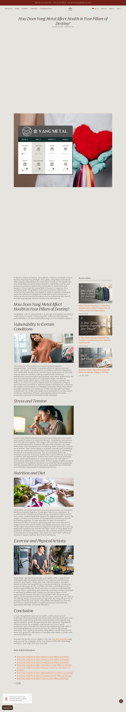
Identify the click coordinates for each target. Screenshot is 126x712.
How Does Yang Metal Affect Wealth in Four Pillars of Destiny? (43, 659)
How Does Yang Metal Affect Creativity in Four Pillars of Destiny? (44, 676)
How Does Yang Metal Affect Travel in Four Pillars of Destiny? (43, 678)
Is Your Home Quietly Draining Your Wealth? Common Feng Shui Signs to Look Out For (94, 340)
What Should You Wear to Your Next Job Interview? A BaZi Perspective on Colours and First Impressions (94, 308)
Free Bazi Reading (59, 639)
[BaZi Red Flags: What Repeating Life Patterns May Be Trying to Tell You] (95, 358)
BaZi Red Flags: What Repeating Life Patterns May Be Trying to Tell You (94, 371)
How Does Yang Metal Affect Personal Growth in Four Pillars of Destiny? (43, 669)
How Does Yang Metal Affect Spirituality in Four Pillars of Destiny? (45, 673)
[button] (8, 8)
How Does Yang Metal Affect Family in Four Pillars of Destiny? (43, 662)
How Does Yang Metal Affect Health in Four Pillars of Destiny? (43, 657)
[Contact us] (121, 701)
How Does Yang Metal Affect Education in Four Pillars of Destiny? (44, 665)
